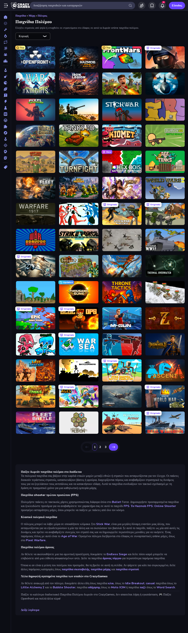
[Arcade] (5, 70)
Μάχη (32, 15)
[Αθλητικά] (5, 89)
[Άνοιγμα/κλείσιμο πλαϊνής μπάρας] (5, 5)
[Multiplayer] (5, 55)
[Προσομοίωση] (5, 139)
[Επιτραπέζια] (5, 108)
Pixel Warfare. (36, 540)
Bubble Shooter (64, 587)
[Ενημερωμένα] (5, 42)
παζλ (143, 587)
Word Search (166, 587)
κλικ (111, 583)
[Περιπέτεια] (5, 133)
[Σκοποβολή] (5, 145)
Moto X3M (118, 587)
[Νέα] (5, 29)
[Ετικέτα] (5, 167)
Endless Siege (117, 554)
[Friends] (141, 5)
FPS (126, 506)
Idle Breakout (134, 583)
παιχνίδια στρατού (127, 569)
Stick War (103, 524)
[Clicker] (5, 76)
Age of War (68, 536)
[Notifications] (162, 5)
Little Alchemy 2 (32, 587)
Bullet (116, 502)
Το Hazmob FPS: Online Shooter (153, 506)
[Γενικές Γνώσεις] (5, 95)
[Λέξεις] (5, 114)
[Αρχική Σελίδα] (5, 17)
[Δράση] (5, 101)
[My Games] (152, 5)
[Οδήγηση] (5, 120)
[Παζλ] (5, 126)
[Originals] (5, 48)
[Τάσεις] (5, 36)
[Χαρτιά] (5, 158)
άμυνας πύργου (112, 558)
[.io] (5, 83)
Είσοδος (177, 5)
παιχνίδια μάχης (101, 569)
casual (150, 583)
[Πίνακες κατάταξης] (5, 61)
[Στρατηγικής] (5, 151)
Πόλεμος (42, 15)
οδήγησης (94, 587)
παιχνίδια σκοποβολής (75, 569)
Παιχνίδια (20, 15)
